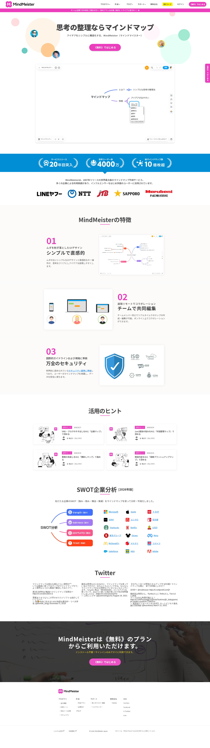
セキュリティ (65, 715)
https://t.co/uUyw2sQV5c (107, 594)
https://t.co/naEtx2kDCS (43, 594)
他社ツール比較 (66, 711)
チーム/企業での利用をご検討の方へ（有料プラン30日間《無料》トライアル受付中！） (104, 10)
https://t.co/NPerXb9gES (140, 600)
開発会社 (154, 4)
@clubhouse (143, 590)
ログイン (180, 4)
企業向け (81, 707)
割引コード (167, 4)
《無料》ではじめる (197, 4)
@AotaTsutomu (157, 600)
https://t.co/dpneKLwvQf (159, 590)
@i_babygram (170, 600)
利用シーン (64, 707)
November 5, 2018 (58, 603)
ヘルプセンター (97, 707)
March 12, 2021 (160, 605)
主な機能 (63, 703)
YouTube (126, 703)
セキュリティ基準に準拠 (80, 370)
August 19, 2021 (120, 596)
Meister (114, 703)
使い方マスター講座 (98, 703)
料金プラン (81, 703)
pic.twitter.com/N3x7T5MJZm (142, 601)
